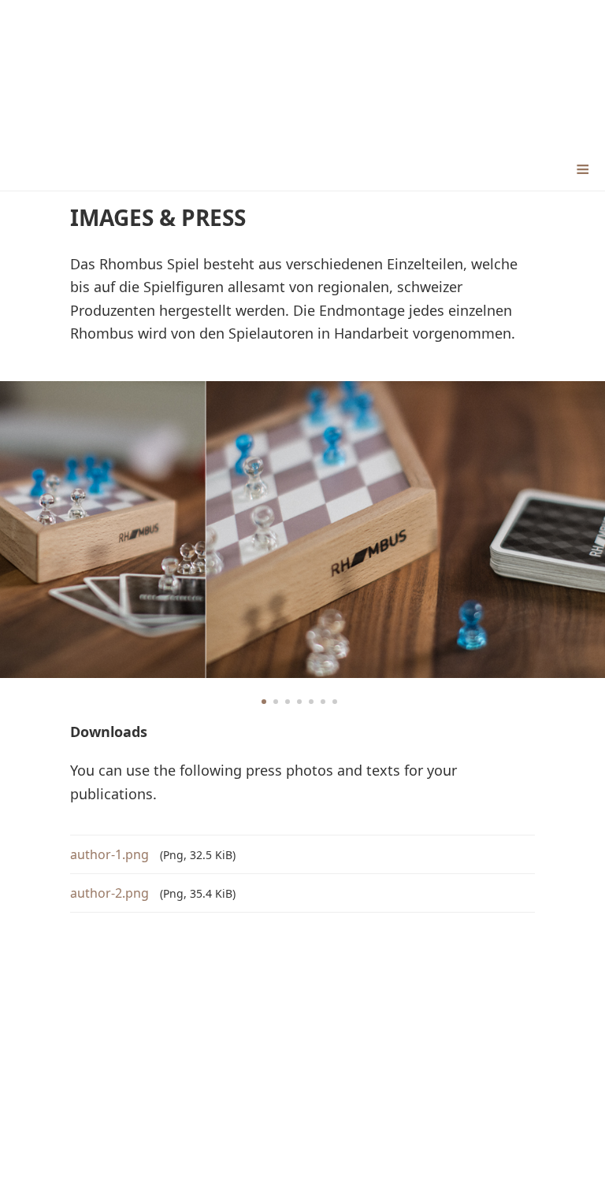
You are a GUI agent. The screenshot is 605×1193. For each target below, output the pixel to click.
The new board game (303, 72)
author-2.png (111, 893)
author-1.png (111, 854)
